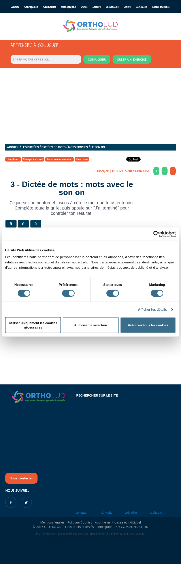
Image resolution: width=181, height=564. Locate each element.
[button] (10, 224)
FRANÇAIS (103, 171)
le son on (97, 147)
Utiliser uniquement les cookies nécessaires (33, 325)
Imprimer (13, 159)
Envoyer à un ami (33, 159)
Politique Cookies (79, 522)
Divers (127, 7)
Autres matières (161, 7)
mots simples (78, 147)
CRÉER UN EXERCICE (132, 59)
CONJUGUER (97, 59)
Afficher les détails (152, 309)
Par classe (141, 7)
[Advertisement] (90, 352)
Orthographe (68, 7)
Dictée (84, 7)
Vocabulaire (112, 7)
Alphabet (156, 512)
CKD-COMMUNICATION (130, 527)
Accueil (15, 7)
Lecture (96, 7)
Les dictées (30, 147)
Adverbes (131, 512)
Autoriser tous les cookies (148, 325)
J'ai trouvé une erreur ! (59, 159)
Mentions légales (52, 522)
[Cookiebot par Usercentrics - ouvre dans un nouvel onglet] (156, 234)
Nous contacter (21, 478)
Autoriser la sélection (90, 325)
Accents (81, 512)
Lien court (82, 159)
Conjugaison (31, 7)
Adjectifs (106, 512)
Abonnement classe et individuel (118, 522)
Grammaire (49, 7)
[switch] (68, 293)
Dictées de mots (53, 147)
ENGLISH (117, 171)
